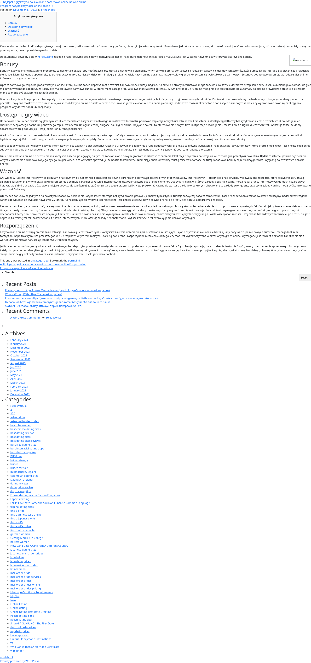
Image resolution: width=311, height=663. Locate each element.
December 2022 (20, 394)
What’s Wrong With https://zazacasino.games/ (33, 294)
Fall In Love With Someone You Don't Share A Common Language (50, 503)
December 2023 (20, 347)
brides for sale (19, 468)
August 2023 (18, 363)
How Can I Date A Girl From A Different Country (39, 545)
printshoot (6, 657)
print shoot (48, 10)
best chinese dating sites (25, 429)
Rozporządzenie (18, 34)
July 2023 (15, 367)
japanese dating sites (23, 549)
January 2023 (18, 390)
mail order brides (21, 580)
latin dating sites (20, 561)
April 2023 (16, 379)
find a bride (17, 510)
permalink (74, 260)
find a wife (16, 522)
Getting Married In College (26, 538)
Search (9, 272)
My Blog (15, 596)
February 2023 (19, 386)
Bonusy (12, 23)
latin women (18, 569)
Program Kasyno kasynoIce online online (26, 6)
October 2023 (18, 355)
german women (20, 534)
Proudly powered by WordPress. (20, 661)
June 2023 (16, 371)
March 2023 (17, 382)
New (13, 600)
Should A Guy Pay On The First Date (32, 623)
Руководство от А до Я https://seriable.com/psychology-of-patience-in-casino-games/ (57, 290)
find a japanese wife (22, 518)
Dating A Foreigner (22, 479)
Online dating (18, 608)
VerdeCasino (45, 56)
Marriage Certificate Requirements (31, 592)
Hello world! (53, 317)
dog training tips (20, 491)
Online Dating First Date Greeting (30, 612)
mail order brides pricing (25, 588)
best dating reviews (22, 433)
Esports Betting (19, 499)
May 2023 (16, 375)
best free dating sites (23, 444)
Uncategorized (39, 260)
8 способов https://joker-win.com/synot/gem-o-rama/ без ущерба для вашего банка (57, 302)
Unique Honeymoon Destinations (30, 639)
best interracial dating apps (27, 448)
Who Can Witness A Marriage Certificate (34, 647)
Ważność (13, 30)
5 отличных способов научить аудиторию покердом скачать (43, 306)
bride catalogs (19, 460)
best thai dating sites (23, 452)
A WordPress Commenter (26, 317)
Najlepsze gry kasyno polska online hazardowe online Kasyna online (43, 2)
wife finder (17, 650)
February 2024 (19, 340)
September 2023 (20, 359)
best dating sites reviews (25, 440)
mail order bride (20, 573)
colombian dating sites (24, 475)
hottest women (19, 542)
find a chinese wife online (25, 514)
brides (14, 464)
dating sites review (21, 487)
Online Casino (18, 604)
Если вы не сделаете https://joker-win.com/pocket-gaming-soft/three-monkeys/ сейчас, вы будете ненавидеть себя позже (81, 298)
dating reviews (19, 483)
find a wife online (20, 526)
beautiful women (20, 425)
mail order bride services (25, 577)
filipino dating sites (22, 507)
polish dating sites (21, 619)
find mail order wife (22, 530)
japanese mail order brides (26, 553)
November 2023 (20, 351)
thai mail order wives (23, 627)
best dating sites (20, 437)
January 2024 (18, 344)
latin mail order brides (24, 565)
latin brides (17, 557)
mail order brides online (25, 584)
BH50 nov (16, 456)
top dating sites (19, 631)
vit (11, 643)
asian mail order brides (24, 421)
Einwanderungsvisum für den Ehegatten (35, 495)
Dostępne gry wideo (20, 27)
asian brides (17, 417)
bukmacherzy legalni (23, 472)
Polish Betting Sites (22, 615)
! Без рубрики (18, 405)
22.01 (13, 413)
